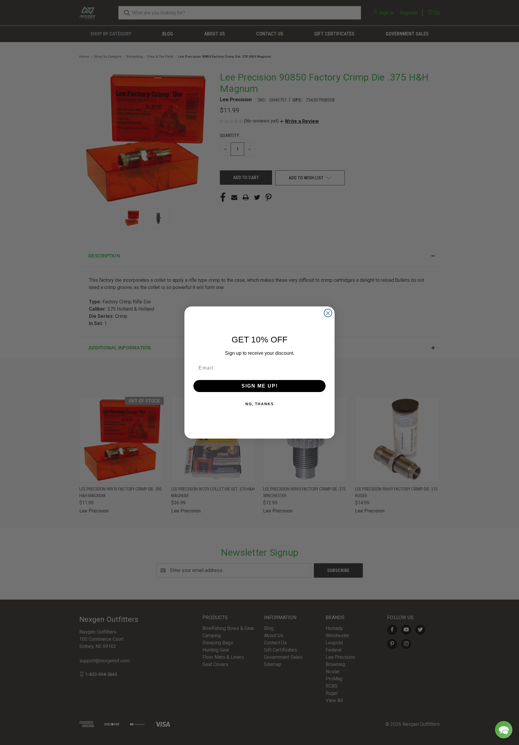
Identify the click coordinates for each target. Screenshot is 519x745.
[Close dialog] (328, 313)
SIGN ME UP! (259, 385)
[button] (503, 729)
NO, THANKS (259, 404)
